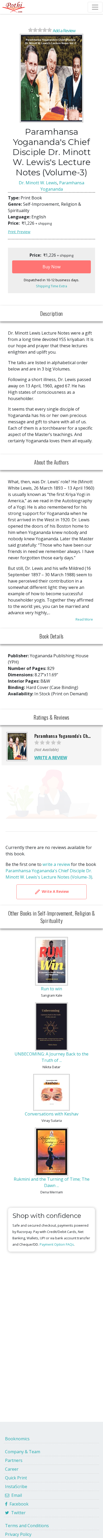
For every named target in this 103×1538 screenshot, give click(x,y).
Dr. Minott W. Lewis (38, 183)
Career (11, 1469)
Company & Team (22, 1452)
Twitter (17, 1513)
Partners (13, 1460)
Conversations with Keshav (51, 1114)
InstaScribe (16, 1486)
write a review (56, 864)
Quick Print (16, 1478)
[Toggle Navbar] (95, 7)
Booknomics (17, 1439)
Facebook (18, 1504)
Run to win (51, 989)
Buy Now (51, 267)
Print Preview (19, 231)
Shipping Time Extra (51, 286)
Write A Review (55, 891)
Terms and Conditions (27, 1525)
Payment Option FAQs (57, 1244)
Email (15, 1495)
